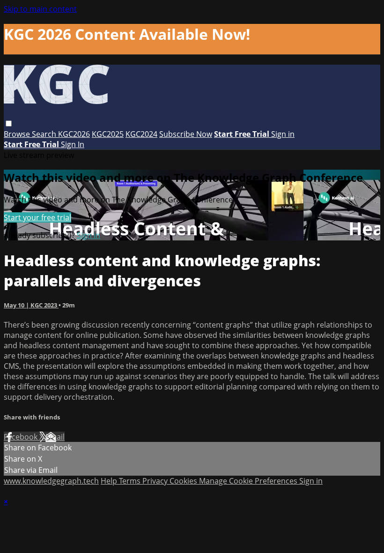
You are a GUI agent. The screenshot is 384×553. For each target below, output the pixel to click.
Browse (18, 134)
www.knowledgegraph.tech (51, 481)
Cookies (184, 481)
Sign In (72, 144)
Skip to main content (40, 9)
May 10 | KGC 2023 (31, 305)
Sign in (283, 134)
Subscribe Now (185, 134)
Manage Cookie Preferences (249, 481)
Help (110, 481)
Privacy (156, 481)
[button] (9, 123)
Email (55, 437)
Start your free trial (37, 217)
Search (45, 134)
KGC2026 (74, 134)
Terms (130, 481)
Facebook (21, 437)
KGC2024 (141, 134)
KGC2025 (108, 134)
